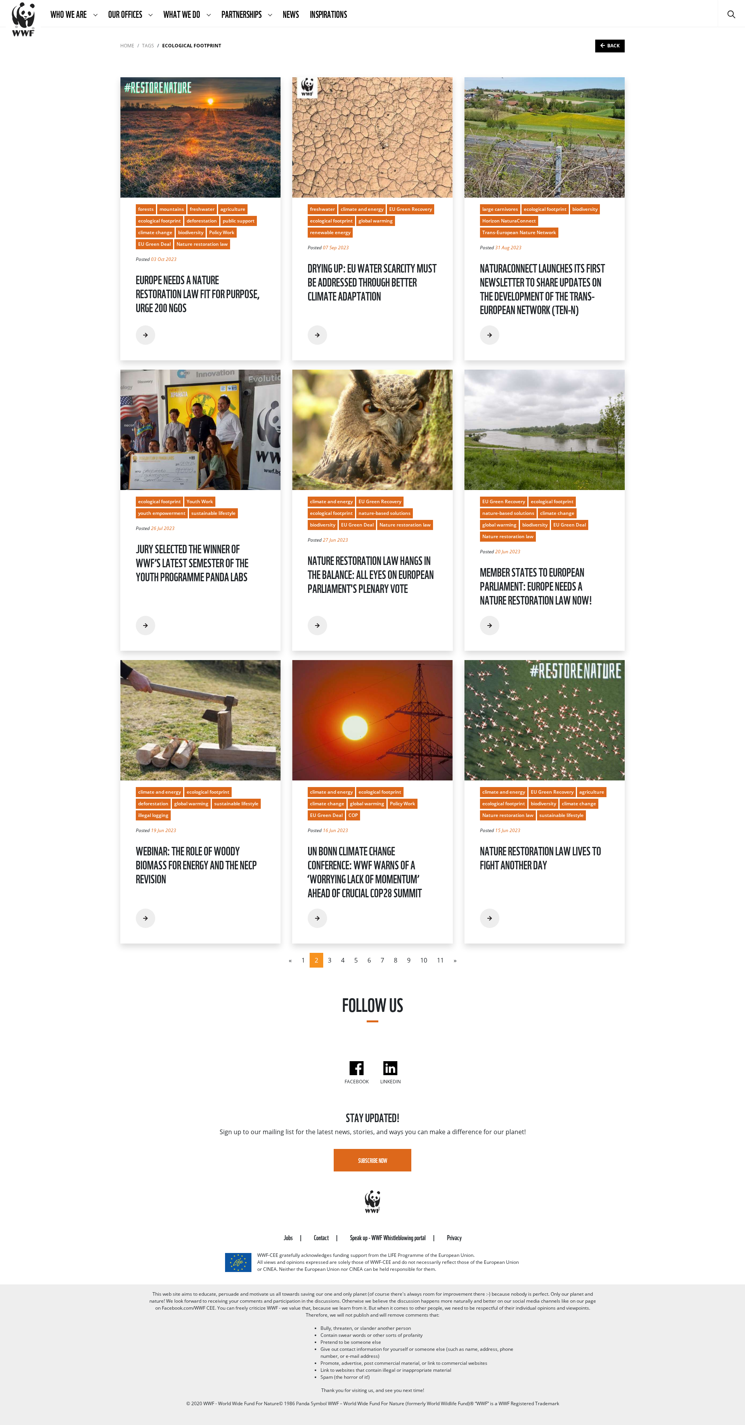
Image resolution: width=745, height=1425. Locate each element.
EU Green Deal (154, 244)
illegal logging (153, 815)
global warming (376, 220)
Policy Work (221, 232)
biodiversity (190, 232)
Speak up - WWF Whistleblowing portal (388, 1237)
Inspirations (328, 14)
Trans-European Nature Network (519, 232)
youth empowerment (161, 513)
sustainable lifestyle (213, 513)
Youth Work (200, 501)
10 (423, 960)
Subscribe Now (372, 1160)
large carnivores (500, 209)
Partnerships (242, 14)
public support (239, 220)
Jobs (289, 1237)
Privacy (454, 1237)
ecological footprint (159, 220)
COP (353, 815)
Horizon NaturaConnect (509, 220)
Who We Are (69, 14)
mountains (171, 209)
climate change (155, 232)
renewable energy (330, 232)
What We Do (182, 14)
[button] (95, 14)
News (291, 14)
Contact (322, 1237)
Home (127, 45)
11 (440, 960)
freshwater (202, 209)
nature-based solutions (385, 513)
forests (146, 209)
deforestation (202, 220)
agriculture (232, 209)
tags (148, 45)
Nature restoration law (202, 244)
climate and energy (362, 209)
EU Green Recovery (410, 209)
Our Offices (125, 14)
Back (613, 45)
